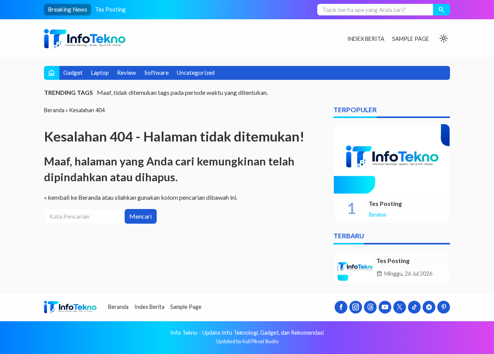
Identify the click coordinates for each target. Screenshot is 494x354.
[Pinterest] (443, 307)
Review (126, 72)
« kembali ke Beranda (72, 197)
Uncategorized (196, 72)
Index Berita (365, 38)
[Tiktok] (414, 307)
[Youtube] (385, 307)
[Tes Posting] (392, 159)
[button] (441, 9)
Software (156, 72)
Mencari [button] (140, 216)
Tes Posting (110, 9)
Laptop (100, 72)
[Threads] (370, 307)
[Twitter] (399, 307)
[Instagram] (355, 307)
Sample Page (410, 38)
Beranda (118, 306)
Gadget (73, 72)
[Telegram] (429, 307)
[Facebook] (341, 307)
